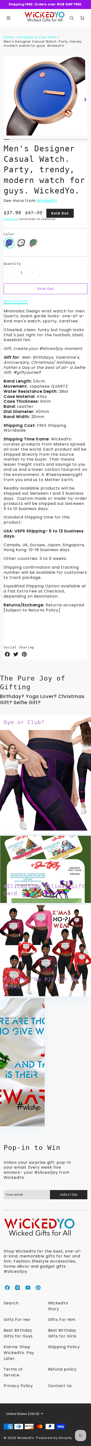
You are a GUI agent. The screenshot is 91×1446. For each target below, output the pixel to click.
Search (11, 1303)
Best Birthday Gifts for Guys (18, 1333)
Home (9, 37)
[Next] (85, 99)
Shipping (10, 219)
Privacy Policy (18, 1386)
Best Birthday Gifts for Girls (62, 1333)
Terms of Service (13, 1372)
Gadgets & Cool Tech (37, 37)
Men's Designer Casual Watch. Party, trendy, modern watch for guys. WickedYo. (43, 43)
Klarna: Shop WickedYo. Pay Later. (19, 1352)
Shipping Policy (64, 1347)
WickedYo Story (58, 1306)
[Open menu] (8, 18)
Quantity (12, 263)
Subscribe (68, 1194)
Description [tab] (16, 301)
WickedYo (47, 200)
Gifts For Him (61, 1319)
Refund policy (62, 1369)
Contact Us (60, 1386)
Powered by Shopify (54, 1438)
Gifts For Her (17, 1319)
